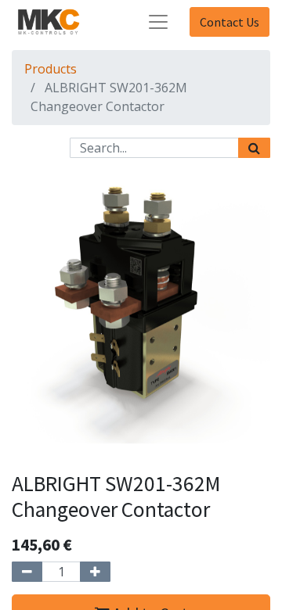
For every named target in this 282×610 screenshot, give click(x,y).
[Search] (254, 148)
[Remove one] (27, 572)
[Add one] (95, 572)
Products (50, 68)
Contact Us (229, 22)
